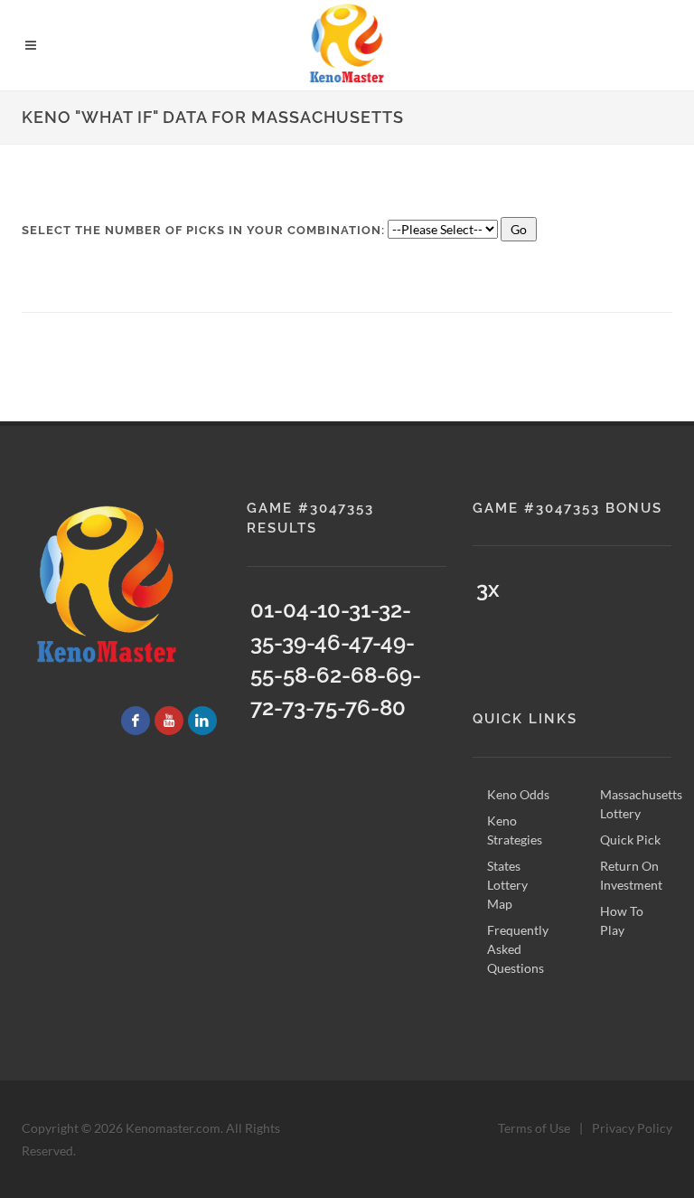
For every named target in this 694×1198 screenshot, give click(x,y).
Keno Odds (518, 794)
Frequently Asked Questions (518, 949)
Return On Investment (631, 875)
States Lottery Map (507, 884)
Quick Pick (630, 839)
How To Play (621, 920)
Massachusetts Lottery (641, 804)
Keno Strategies (514, 830)
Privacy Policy (632, 1128)
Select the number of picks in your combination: (203, 230)
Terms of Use (534, 1128)
